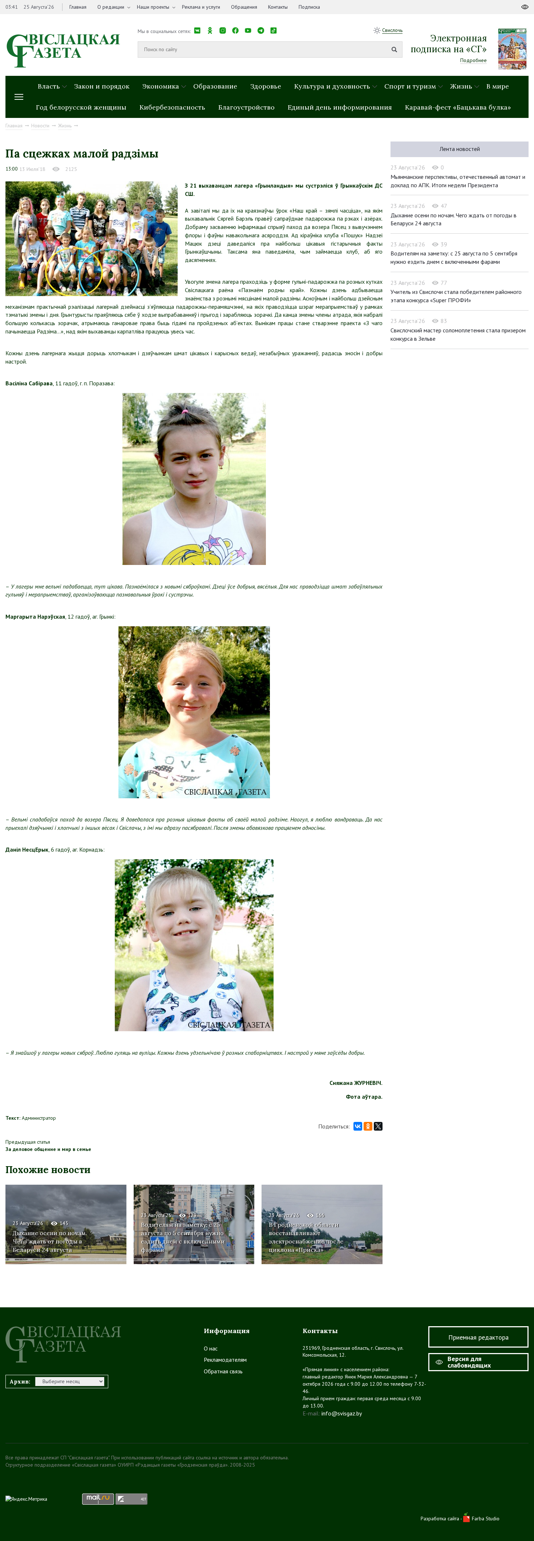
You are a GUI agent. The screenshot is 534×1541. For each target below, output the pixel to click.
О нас (211, 1348)
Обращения (244, 7)
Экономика (160, 86)
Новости (40, 125)
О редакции (110, 7)
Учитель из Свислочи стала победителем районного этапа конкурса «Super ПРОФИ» (456, 296)
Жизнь (461, 86)
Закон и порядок (101, 86)
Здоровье (265, 86)
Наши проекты (153, 7)
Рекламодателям (225, 1359)
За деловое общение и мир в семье (48, 1149)
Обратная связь (223, 1371)
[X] (378, 1126)
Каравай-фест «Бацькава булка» (458, 107)
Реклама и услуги (201, 7)
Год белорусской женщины (81, 107)
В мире (497, 86)
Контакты (278, 7)
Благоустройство (246, 107)
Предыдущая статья (27, 1142)
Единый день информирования (340, 107)
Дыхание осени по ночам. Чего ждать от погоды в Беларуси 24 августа (50, 1241)
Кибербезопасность (172, 107)
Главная (77, 7)
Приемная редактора (478, 1337)
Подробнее (473, 60)
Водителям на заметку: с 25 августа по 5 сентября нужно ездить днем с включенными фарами (183, 1237)
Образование (215, 86)
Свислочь (392, 30)
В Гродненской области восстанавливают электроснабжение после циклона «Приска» (306, 1237)
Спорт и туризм (410, 86)
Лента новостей (460, 148)
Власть (49, 86)
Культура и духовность (332, 86)
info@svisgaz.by (341, 1413)
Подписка (309, 7)
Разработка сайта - (442, 1518)
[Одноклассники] (368, 1126)
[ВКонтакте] (357, 1126)
